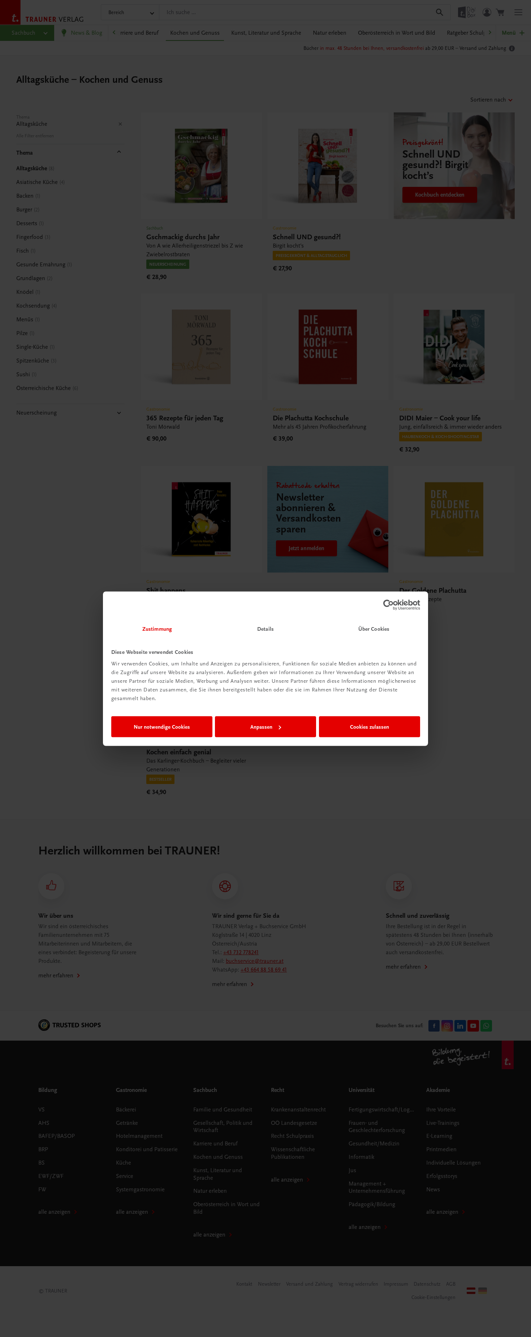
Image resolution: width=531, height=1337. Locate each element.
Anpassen (261, 727)
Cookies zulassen (369, 727)
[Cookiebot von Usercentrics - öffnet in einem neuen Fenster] (388, 605)
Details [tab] (265, 628)
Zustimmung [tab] (157, 628)
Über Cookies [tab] (373, 628)
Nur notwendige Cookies (162, 727)
